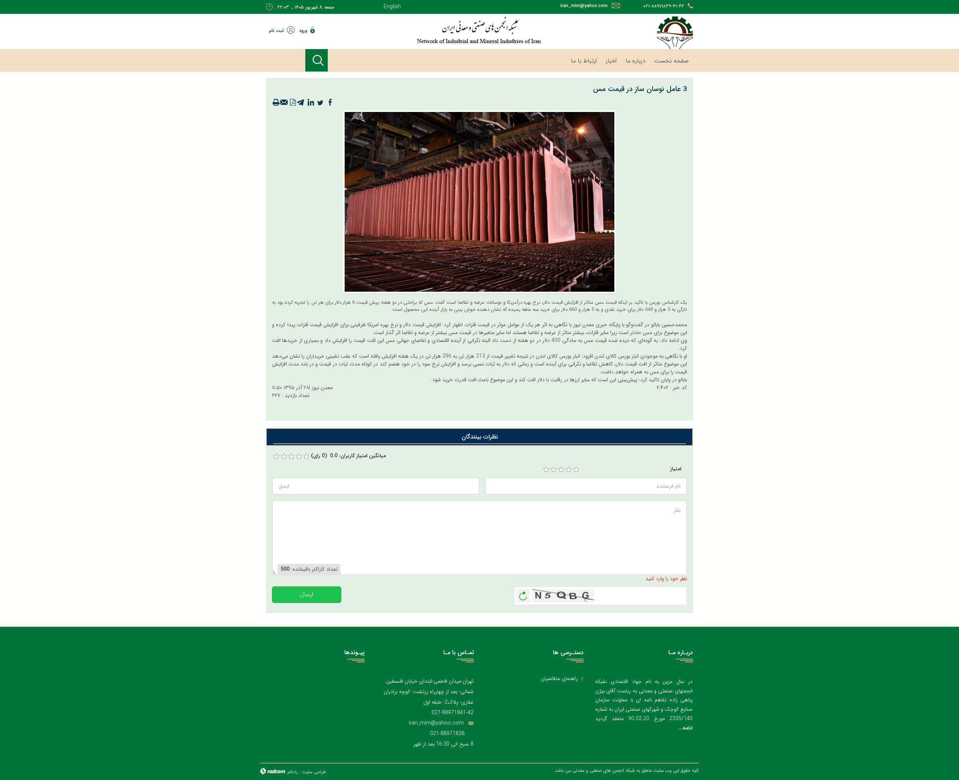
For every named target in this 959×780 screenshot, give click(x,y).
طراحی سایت (314, 772)
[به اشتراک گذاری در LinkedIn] (310, 102)
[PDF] (292, 102)
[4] (568, 469)
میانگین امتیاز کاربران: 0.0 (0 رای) (348, 456)
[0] (276, 456)
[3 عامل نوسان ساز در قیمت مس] (479, 201)
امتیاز (675, 469)
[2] (553, 469)
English (392, 7)
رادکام (292, 772)
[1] (546, 469)
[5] (576, 469)
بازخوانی (523, 593)
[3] (561, 469)
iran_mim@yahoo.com (584, 5)
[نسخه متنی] (276, 102)
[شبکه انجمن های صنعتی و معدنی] (455, 29)
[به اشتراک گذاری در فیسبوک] (330, 102)
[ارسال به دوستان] (284, 102)
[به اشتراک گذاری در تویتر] (320, 102)
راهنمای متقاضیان (559, 679)
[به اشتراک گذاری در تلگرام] (300, 102)
